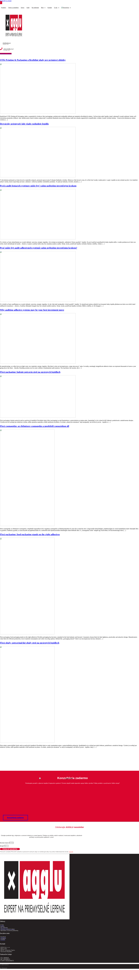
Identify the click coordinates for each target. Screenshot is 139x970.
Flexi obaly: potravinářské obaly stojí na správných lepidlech (29, 643)
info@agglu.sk (7, 43)
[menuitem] (66, 7)
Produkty (3, 7)
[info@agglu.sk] (1, 43)
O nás (55, 7)
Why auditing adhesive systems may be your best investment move (32, 310)
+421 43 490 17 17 (8, 49)
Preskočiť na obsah (5, 1)
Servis (22, 7)
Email (2, 846)
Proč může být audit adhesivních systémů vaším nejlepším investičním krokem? (38, 248)
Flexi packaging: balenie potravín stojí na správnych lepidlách (30, 372)
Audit (28, 7)
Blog (42, 7)
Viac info (71, 851)
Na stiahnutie (35, 7)
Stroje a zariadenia (13, 7)
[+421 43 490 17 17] (1, 49)
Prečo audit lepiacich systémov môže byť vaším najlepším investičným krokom (38, 186)
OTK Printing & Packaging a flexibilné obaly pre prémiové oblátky (33, 60)
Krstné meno (4, 843)
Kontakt (50, 7)
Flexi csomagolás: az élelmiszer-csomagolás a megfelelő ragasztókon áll (34, 426)
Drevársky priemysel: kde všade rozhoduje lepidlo (24, 124)
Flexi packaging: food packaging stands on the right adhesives (30, 534)
